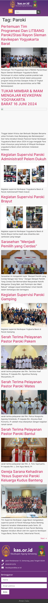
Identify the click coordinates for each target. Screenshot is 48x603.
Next (44, 538)
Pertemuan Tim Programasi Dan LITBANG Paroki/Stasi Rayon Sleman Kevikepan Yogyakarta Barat (23, 35)
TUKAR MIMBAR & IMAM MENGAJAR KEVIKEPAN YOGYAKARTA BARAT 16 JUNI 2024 (22, 97)
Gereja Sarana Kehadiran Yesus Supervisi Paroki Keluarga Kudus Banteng (22, 475)
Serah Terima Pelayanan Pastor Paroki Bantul (21, 431)
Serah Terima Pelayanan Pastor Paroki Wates (21, 384)
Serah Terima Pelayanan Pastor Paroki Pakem (21, 339)
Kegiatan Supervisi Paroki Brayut (22, 199)
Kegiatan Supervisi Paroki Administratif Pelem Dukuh (23, 156)
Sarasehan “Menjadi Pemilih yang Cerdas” (19, 243)
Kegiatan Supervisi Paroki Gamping (22, 297)
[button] (10, 11)
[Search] (38, 12)
